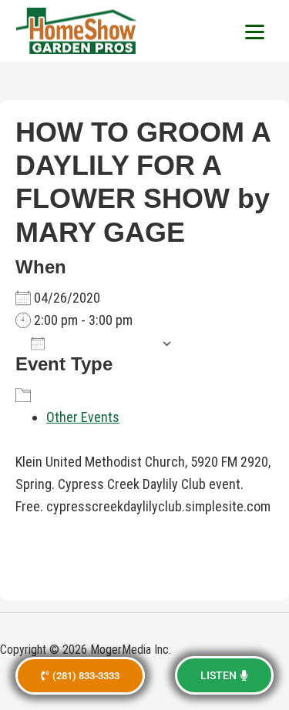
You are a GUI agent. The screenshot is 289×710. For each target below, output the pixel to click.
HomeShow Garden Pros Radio (77, 31)
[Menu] (254, 30)
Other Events (82, 417)
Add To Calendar (102, 343)
